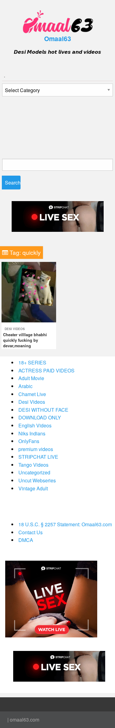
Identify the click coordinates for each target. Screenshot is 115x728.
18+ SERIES (32, 362)
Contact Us (30, 532)
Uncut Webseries (37, 480)
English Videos (35, 425)
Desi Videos (15, 329)
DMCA (25, 539)
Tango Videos (33, 464)
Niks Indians (31, 433)
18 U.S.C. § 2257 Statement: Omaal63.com (65, 524)
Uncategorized (34, 472)
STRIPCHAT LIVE (38, 456)
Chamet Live (32, 394)
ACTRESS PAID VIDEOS (46, 370)
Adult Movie (31, 378)
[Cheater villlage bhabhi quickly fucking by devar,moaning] (29, 291)
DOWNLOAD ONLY (39, 417)
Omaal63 (57, 38)
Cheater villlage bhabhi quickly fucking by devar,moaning (25, 340)
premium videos (35, 449)
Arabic (25, 386)
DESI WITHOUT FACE (43, 409)
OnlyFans (28, 441)
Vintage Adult (33, 488)
